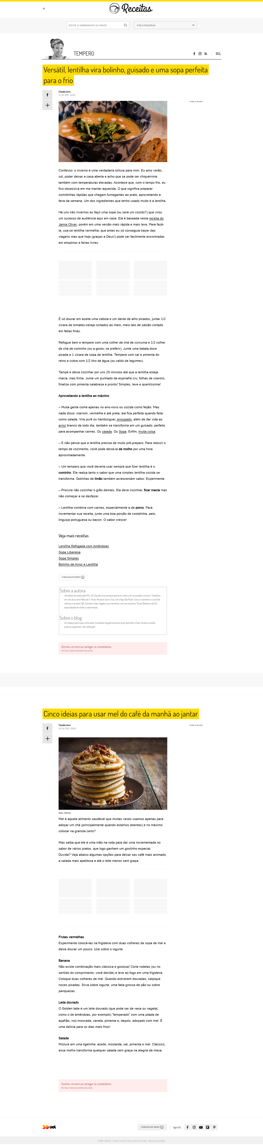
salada (107, 431)
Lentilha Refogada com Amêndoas (84, 546)
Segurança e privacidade (156, 1141)
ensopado (124, 419)
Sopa (122, 431)
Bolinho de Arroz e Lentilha (78, 564)
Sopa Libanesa (70, 552)
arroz (62, 425)
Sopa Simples (69, 558)
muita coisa (147, 431)
